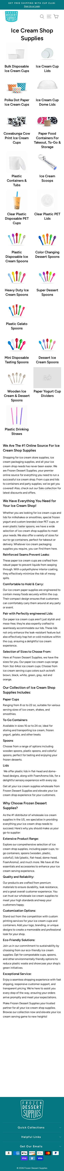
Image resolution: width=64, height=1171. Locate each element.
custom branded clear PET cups (36, 521)
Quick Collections (31, 1127)
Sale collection (48, 488)
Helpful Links (31, 1137)
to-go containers (18, 539)
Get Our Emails (31, 1146)
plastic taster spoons (22, 526)
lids (5, 517)
